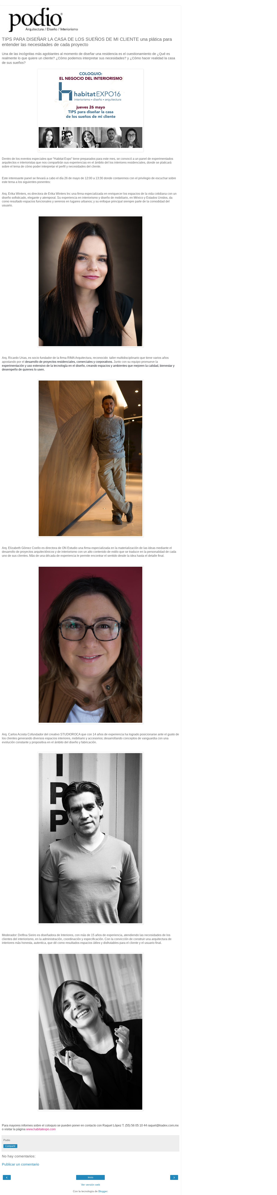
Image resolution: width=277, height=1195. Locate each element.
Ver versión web (90, 1184)
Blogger (102, 1191)
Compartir (10, 1146)
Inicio (90, 1177)
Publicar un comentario (20, 1164)
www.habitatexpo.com (41, 1129)
